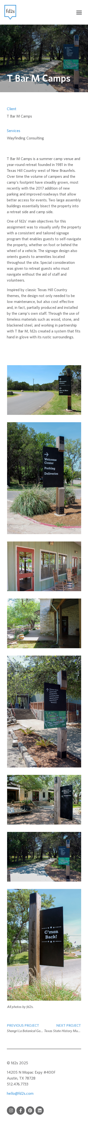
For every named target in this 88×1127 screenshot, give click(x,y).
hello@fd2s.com (20, 1094)
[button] (79, 12)
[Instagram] (11, 1110)
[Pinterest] (30, 1110)
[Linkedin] (39, 1110)
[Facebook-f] (20, 1110)
